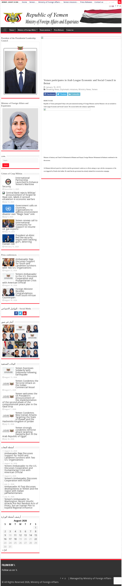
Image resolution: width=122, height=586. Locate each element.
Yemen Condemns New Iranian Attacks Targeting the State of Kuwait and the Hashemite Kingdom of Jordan (19, 417)
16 (5, 539)
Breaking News (52, 89)
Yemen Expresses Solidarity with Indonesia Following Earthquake (25, 371)
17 (10, 539)
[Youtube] (120, 5)
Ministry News (85, 89)
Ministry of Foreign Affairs (49, 2)
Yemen (32, 2)
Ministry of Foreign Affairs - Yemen (101, 578)
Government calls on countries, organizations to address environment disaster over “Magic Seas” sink (20, 210)
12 (20, 535)
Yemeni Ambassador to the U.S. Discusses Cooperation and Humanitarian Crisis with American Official (19, 278)
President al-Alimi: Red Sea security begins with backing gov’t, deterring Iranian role (19, 239)
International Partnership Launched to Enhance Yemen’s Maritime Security (20, 182)
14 (30, 535)
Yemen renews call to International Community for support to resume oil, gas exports (19, 224)
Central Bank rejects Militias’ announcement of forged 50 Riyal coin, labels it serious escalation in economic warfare (19, 196)
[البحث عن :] (119, 2)
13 (25, 535)
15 (35, 535)
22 (35, 539)
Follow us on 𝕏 (8, 565)
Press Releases (86, 2)
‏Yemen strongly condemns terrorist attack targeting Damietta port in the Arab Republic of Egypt (19, 432)
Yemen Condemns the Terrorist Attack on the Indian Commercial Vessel (26, 384)
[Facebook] (115, 5)
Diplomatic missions (69, 89)
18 (15, 539)
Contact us (98, 2)
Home (24, 2)
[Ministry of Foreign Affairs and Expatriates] (61, 15)
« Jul (4, 550)
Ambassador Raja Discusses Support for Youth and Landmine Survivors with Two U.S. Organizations (19, 263)
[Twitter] (118, 5)
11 (15, 535)
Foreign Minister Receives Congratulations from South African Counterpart (19, 293)
